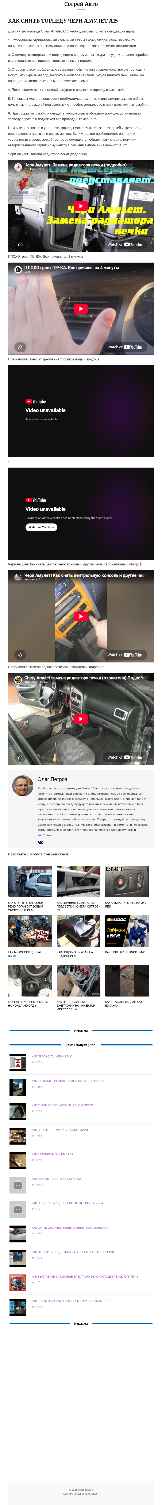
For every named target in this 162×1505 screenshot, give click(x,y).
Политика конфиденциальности (81, 1493)
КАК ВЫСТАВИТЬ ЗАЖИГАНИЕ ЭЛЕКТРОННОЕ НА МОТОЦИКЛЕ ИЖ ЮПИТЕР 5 (85, 1276)
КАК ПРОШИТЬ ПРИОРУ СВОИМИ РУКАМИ (60, 1130)
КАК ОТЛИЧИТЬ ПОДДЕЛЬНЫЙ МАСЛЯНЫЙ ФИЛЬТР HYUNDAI (73, 1252)
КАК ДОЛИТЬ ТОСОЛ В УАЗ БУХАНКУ (57, 1179)
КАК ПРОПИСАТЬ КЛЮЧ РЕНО (52, 1056)
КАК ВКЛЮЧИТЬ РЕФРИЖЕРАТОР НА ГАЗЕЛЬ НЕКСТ (67, 1081)
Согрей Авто (81, 4)
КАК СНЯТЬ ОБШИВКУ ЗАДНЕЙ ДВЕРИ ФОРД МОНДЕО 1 (70, 1228)
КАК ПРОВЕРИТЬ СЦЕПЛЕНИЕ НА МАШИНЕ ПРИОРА (67, 1203)
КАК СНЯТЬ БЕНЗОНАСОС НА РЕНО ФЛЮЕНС (63, 1105)
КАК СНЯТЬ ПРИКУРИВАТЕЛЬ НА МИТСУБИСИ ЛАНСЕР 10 (71, 1301)
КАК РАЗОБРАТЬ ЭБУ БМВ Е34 (52, 1154)
